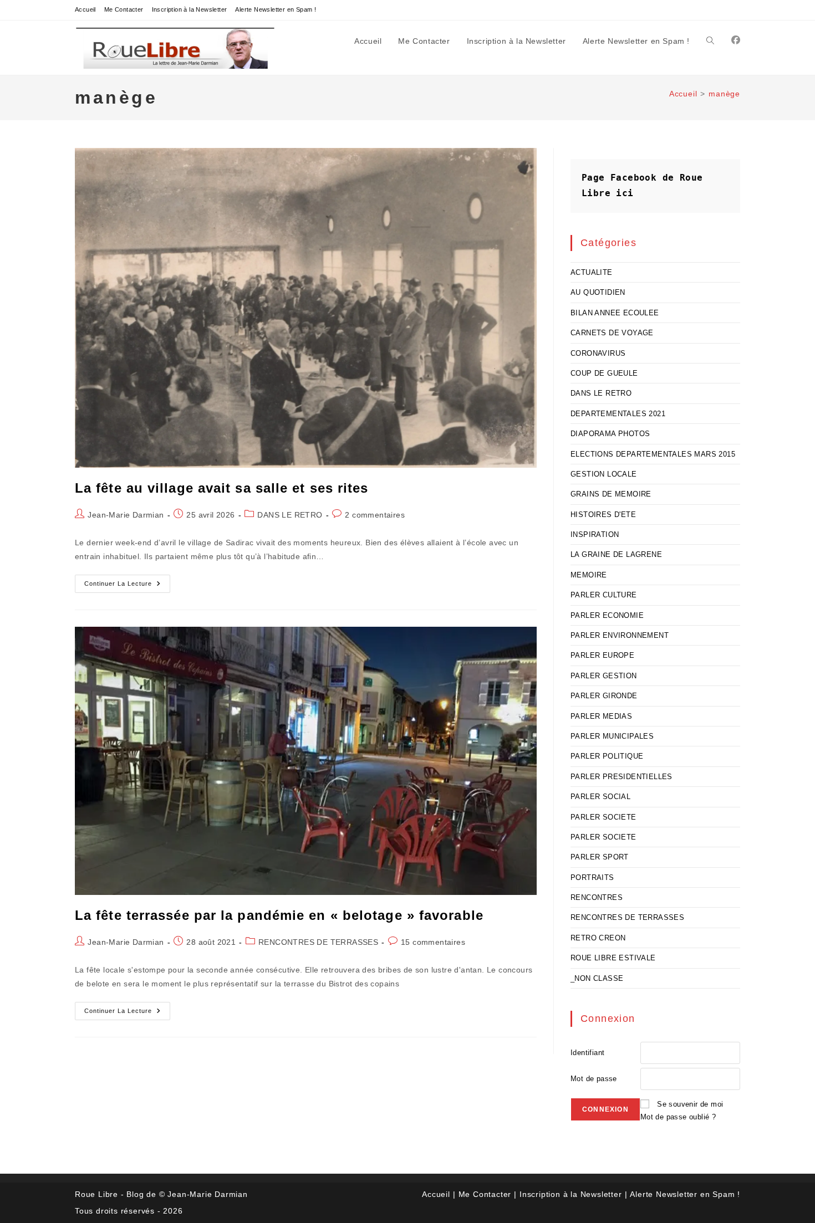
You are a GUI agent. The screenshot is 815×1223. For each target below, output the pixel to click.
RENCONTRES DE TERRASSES (318, 942)
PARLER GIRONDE (604, 696)
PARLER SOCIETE (603, 817)
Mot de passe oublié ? (678, 1117)
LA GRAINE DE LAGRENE (616, 554)
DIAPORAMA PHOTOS (610, 433)
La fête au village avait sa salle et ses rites (222, 487)
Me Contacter (124, 9)
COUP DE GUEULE (604, 373)
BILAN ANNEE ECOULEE (614, 313)
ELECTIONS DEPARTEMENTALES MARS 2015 (652, 454)
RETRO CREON (597, 938)
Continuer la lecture (127, 586)
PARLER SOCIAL (600, 796)
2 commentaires (375, 514)
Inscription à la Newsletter (189, 9)
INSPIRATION (594, 534)
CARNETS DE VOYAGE (612, 333)
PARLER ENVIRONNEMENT (619, 635)
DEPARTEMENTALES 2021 (617, 414)
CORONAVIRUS (597, 353)
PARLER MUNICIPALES (612, 736)
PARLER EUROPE (602, 655)
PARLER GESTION (603, 676)
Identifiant (587, 1052)
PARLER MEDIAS (601, 716)
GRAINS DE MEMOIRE (610, 494)
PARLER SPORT (599, 857)
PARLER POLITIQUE (606, 756)
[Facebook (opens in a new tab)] (736, 40)
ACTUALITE (591, 272)
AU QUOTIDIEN (597, 292)
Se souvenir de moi (690, 1104)
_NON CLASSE (596, 978)
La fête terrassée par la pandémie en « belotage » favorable (279, 915)
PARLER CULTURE (603, 595)
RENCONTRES (596, 897)
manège (724, 93)
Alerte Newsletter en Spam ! (275, 9)
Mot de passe (593, 1078)
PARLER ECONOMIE (607, 615)
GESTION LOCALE (603, 474)
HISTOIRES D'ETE (603, 514)
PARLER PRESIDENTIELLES (621, 776)
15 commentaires (433, 942)
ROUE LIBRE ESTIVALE (613, 958)
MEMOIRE (588, 575)
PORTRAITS (592, 877)
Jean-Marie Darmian (126, 514)
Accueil (85, 9)
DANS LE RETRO (289, 514)
